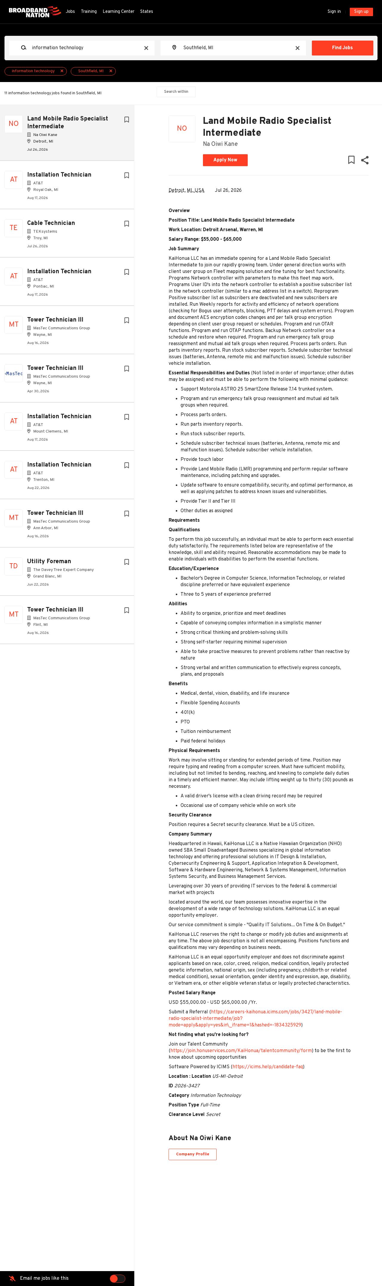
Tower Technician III (55, 320)
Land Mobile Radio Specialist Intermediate (67, 123)
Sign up (361, 12)
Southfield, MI (91, 71)
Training (89, 12)
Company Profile (192, 1154)
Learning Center (118, 12)
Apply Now (225, 160)
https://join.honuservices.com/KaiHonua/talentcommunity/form (241, 1051)
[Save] (127, 120)
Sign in (334, 12)
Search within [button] (176, 91)
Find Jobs (342, 48)
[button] (365, 161)
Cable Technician (51, 223)
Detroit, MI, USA (186, 191)
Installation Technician (59, 175)
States (146, 12)
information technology (33, 71)
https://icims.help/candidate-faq (267, 1067)
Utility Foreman (49, 562)
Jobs (70, 12)
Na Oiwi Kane (220, 144)
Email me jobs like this (44, 1279)
